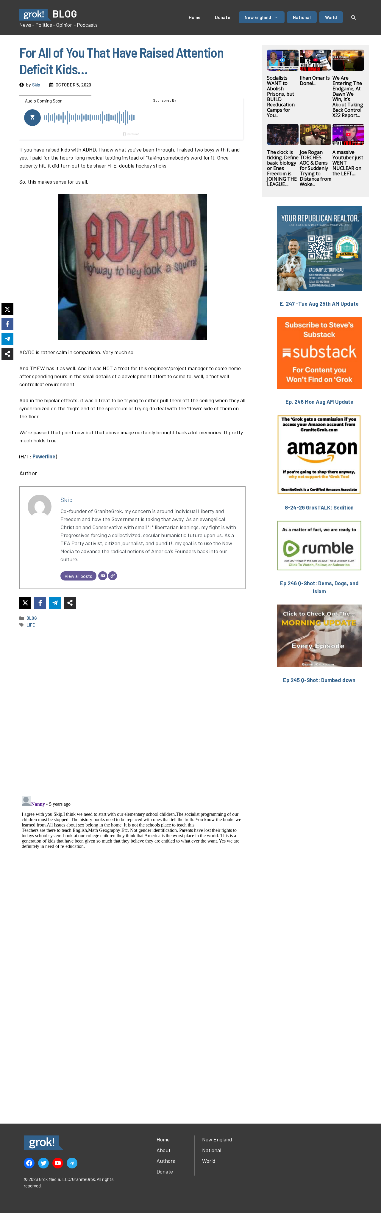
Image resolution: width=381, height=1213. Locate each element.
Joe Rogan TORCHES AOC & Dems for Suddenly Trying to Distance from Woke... (315, 168)
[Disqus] (132, 868)
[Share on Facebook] (40, 603)
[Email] (102, 575)
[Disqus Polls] (132, 711)
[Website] (112, 575)
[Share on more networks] (70, 603)
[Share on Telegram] (55, 603)
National (302, 17)
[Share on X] (25, 603)
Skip (36, 84)
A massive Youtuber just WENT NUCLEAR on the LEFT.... (347, 162)
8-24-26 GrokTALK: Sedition (319, 507)
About (164, 1150)
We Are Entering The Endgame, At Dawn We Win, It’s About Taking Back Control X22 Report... (347, 96)
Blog (31, 618)
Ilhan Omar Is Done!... (315, 80)
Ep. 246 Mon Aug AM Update (319, 401)
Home (195, 17)
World (331, 17)
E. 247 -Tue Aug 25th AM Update (319, 303)
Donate (222, 17)
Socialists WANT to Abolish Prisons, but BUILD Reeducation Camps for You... (281, 96)
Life (30, 624)
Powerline (43, 456)
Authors (166, 1160)
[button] (353, 17)
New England (258, 17)
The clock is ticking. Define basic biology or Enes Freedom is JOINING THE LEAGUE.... (283, 168)
